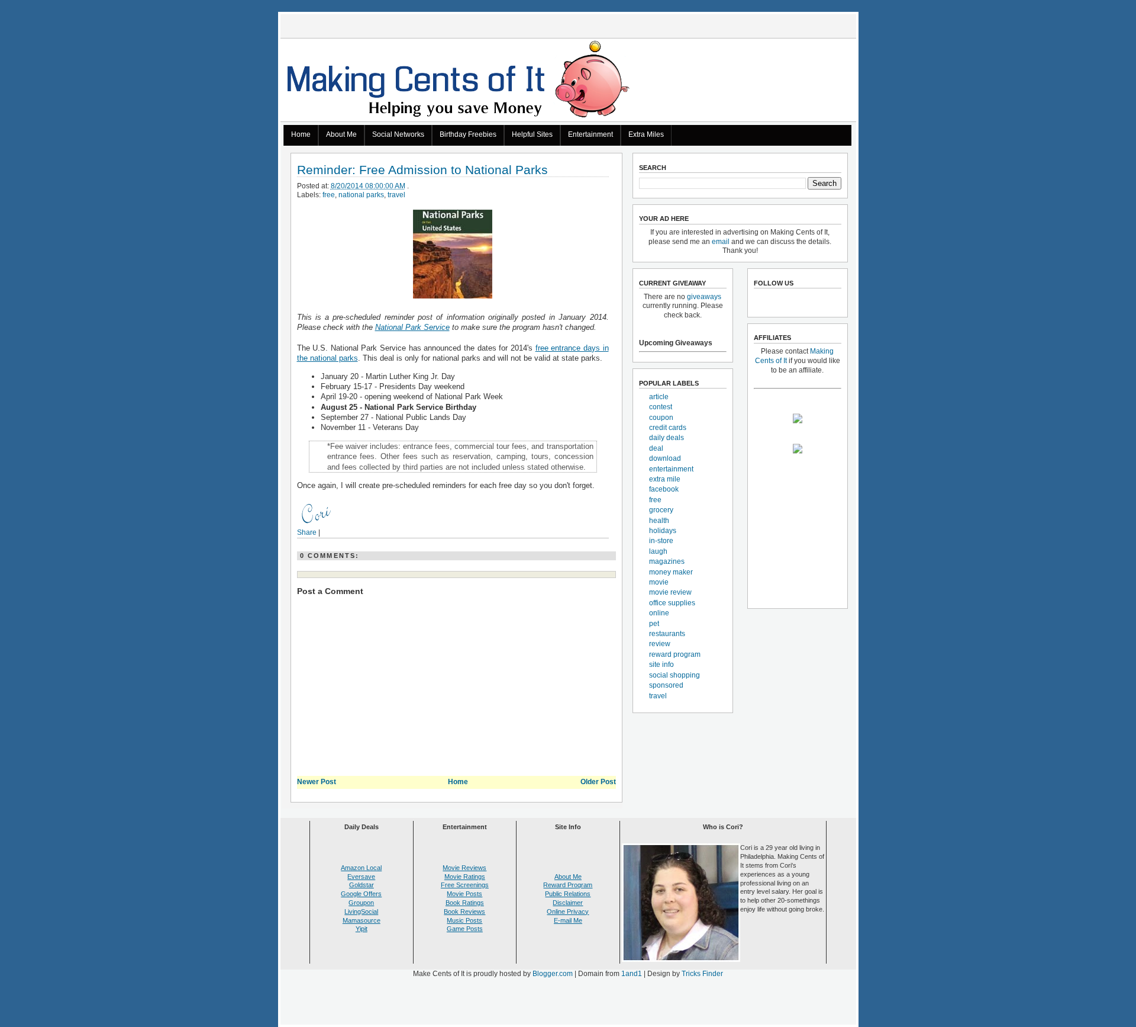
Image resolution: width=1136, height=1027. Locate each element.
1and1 (631, 974)
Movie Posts (464, 893)
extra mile (664, 479)
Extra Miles (646, 134)
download (665, 458)
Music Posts (464, 920)
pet (654, 624)
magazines (667, 561)
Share (307, 532)
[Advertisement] (568, 1004)
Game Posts (465, 928)
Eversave (361, 876)
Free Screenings (465, 884)
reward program (675, 654)
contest (660, 407)
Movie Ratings (464, 876)
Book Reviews (464, 911)
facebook (664, 489)
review (659, 644)
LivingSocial (361, 911)
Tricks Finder (702, 974)
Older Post (598, 782)
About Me (341, 134)
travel (396, 195)
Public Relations (567, 893)
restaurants (667, 634)
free (328, 195)
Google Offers (361, 893)
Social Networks (398, 134)
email (721, 242)
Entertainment (590, 134)
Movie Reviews (464, 867)
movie (659, 582)
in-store (661, 541)
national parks (361, 195)
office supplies (672, 603)
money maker (671, 572)
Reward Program (567, 884)
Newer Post (316, 782)
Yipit (361, 928)
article (659, 397)
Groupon (361, 902)
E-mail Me (568, 920)
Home (301, 134)
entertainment (671, 469)
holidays (662, 531)
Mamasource (361, 920)
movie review (670, 592)
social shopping (674, 675)
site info (661, 664)
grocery (661, 510)
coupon (661, 417)
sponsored (666, 685)
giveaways (704, 297)
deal (656, 448)
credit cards (667, 427)
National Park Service (412, 327)
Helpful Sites (532, 134)
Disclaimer (568, 902)
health (659, 520)
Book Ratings (465, 902)
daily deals (666, 438)
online (659, 613)
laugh (658, 551)
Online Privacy (568, 911)
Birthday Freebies (468, 134)
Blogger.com (552, 974)
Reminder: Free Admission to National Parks (422, 170)
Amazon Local (361, 867)
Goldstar (361, 884)
